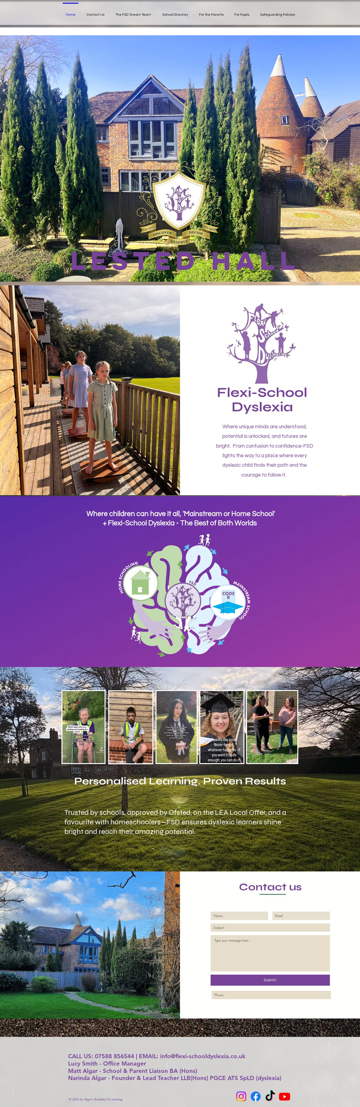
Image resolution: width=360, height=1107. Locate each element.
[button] (98, 757)
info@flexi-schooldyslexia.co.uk (202, 1056)
